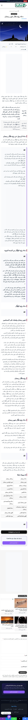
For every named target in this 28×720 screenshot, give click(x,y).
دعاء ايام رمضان (9, 492)
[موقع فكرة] (20, 5)
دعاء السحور (23, 489)
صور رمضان (23, 482)
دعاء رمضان (23, 478)
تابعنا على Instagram (14, 532)
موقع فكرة (20, 700)
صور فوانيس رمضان (8, 482)
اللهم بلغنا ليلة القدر (21, 516)
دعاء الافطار (10, 508)
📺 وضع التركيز (23, 49)
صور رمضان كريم (22, 502)
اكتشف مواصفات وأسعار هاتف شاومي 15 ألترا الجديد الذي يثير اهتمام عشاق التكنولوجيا (21, 626)
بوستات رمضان (22, 485)
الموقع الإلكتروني (24, 666)
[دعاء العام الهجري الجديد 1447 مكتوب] (7, 620)
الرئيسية (16, 11)
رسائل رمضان (9, 478)
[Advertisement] (14, 73)
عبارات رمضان (22, 497)
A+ (15, 46)
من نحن (11, 712)
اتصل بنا (15, 709)
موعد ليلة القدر (9, 516)
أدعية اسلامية (11, 11)
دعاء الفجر (23, 492)
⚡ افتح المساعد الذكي (14, 692)
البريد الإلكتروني (24, 661)
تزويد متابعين (20, 709)
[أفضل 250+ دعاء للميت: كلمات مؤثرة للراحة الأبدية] (21, 603)
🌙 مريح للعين (4, 46)
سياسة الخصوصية (8, 709)
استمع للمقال (23, 46)
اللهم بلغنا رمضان (9, 512)
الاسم (25, 655)
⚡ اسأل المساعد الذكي (14, 542)
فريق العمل (16, 712)
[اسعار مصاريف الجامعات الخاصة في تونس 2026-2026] (7, 603)
